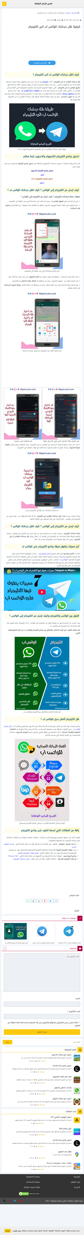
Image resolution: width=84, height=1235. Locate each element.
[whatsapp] (27, 900)
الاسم (77, 998)
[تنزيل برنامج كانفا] (42, 1131)
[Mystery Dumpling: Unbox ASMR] (42, 1166)
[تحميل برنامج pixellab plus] (42, 1068)
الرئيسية (74, 13)
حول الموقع (75, 1182)
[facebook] (56, 900)
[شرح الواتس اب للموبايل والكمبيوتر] (15, 938)
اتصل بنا (77, 1187)
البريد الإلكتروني (73, 1011)
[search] (4, 4)
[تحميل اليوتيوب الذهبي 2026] (42, 1120)
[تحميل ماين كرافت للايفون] (42, 1101)
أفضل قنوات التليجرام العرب (29, 853)
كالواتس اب (63, 559)
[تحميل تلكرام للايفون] (42, 938)
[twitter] (50, 900)
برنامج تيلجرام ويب (45, 553)
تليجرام (77, 910)
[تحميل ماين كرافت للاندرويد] (42, 1057)
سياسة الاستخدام (33, 1182)
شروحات (68, 13)
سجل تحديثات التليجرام (21, 858)
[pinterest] (44, 900)
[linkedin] (39, 900)
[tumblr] (33, 900)
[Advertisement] (42, 45)
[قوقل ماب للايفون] (42, 1154)
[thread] (4, 1200)
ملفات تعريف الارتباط (32, 1187)
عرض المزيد (16, 1230)
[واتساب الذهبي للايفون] (42, 1090)
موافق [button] (8, 1230)
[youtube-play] (20, 1200)
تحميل (42, 182)
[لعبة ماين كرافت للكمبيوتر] (42, 1079)
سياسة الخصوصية (33, 1176)
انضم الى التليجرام (40, 62)
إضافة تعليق (50, 20)
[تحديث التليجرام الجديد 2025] (68, 938)
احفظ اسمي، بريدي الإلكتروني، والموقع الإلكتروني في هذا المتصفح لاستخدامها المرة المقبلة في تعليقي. (44, 1024)
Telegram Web (13, 855)
